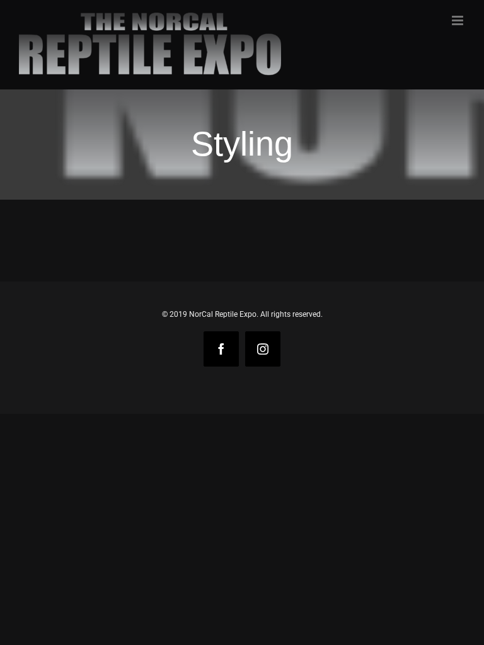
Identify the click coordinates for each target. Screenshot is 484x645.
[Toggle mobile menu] (458, 20)
